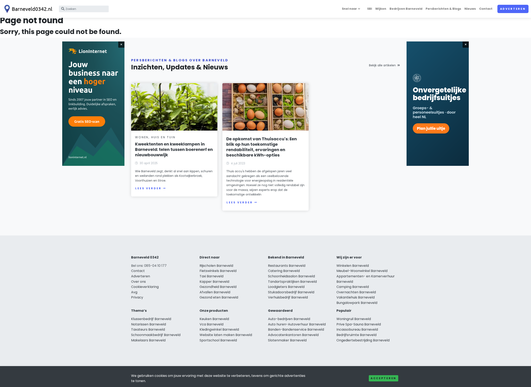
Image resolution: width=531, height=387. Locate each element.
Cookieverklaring (145, 286)
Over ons (138, 281)
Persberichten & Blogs (443, 9)
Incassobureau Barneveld (357, 329)
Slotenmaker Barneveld (287, 340)
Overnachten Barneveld (356, 292)
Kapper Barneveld (214, 281)
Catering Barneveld (284, 270)
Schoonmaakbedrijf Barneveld (155, 334)
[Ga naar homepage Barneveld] (27, 9)
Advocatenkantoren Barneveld (293, 334)
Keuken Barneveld (214, 319)
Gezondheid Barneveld (218, 286)
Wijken (380, 9)
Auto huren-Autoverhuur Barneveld (297, 324)
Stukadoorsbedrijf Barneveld (291, 292)
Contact (485, 9)
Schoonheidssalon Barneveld (291, 276)
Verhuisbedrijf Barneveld (288, 297)
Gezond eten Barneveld (219, 297)
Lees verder (148, 188)
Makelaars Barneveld (148, 340)
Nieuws (470, 9)
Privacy (137, 297)
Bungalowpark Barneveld (356, 302)
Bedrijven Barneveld (406, 9)
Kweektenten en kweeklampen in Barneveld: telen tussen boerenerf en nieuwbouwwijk (174, 149)
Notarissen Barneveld (148, 324)
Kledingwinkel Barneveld (219, 329)
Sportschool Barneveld (218, 340)
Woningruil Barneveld (353, 319)
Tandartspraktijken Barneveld (292, 281)
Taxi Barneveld (211, 276)
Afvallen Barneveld (215, 292)
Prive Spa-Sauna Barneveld (358, 324)
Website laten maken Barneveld (226, 334)
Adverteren (513, 9)
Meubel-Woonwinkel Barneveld (361, 270)
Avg (134, 292)
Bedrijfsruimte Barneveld (356, 334)
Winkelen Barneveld (352, 265)
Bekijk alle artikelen (382, 65)
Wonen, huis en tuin (155, 137)
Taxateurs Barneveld (148, 329)
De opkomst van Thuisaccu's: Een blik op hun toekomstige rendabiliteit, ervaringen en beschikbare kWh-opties (261, 147)
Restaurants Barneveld (286, 265)
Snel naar (349, 9)
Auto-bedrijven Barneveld (289, 319)
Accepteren (383, 378)
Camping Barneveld (352, 286)
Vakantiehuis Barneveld (355, 297)
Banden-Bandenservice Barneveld (296, 329)
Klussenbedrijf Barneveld (151, 319)
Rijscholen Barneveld (216, 265)
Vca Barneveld (211, 324)
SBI (369, 9)
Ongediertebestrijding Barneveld (363, 340)
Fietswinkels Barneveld (218, 270)
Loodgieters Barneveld (286, 286)
